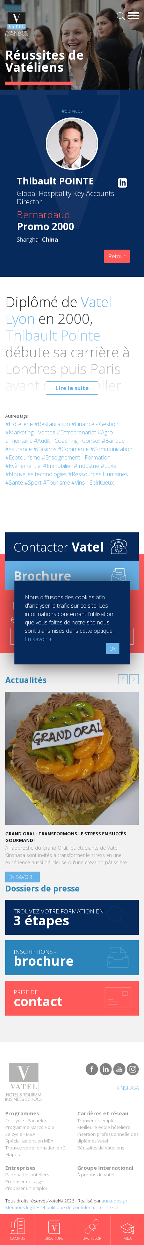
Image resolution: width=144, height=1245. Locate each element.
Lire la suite (72, 388)
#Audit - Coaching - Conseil (67, 441)
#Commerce (73, 449)
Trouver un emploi (96, 1120)
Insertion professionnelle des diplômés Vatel (107, 1137)
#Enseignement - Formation (76, 457)
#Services (72, 110)
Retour (116, 256)
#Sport (33, 482)
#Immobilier (57, 466)
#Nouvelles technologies (36, 474)
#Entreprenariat (76, 432)
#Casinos (45, 449)
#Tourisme (56, 482)
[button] (123, 679)
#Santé (14, 482)
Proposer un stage (24, 1181)
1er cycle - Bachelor (25, 1120)
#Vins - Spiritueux (92, 482)
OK (112, 648)
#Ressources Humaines (98, 474)
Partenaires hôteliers (27, 1174)
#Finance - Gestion (94, 424)
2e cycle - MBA (20, 1134)
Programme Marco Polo (29, 1127)
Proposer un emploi (26, 1188)
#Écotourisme (22, 457)
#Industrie (86, 466)
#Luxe (108, 466)
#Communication (111, 449)
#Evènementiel (23, 466)
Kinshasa (128, 1088)
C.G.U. (112, 1207)
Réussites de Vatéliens (100, 1148)
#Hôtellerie (19, 424)
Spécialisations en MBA (29, 1141)
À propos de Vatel (95, 1174)
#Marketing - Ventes (30, 432)
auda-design (114, 1201)
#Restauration (52, 424)
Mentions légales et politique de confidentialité (54, 1207)
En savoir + (22, 877)
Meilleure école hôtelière (103, 1127)
